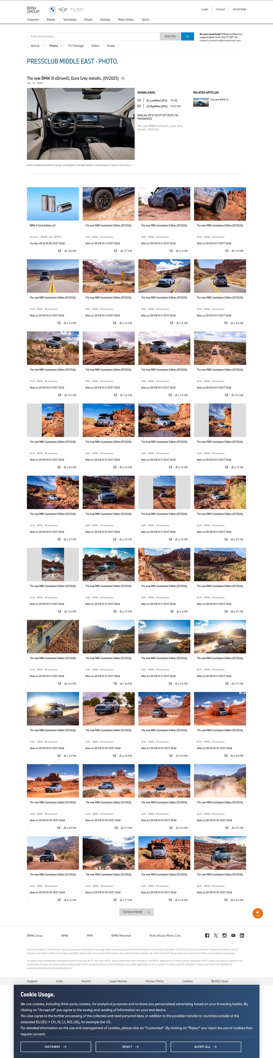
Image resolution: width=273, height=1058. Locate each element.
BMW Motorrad (121, 935)
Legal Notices (118, 981)
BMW (64, 935)
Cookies (187, 981)
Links (59, 981)
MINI (90, 935)
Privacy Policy (155, 981)
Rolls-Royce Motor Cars (165, 935)
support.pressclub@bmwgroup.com (220, 40)
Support (32, 981)
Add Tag (170, 36)
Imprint (86, 981)
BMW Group (35, 935)
